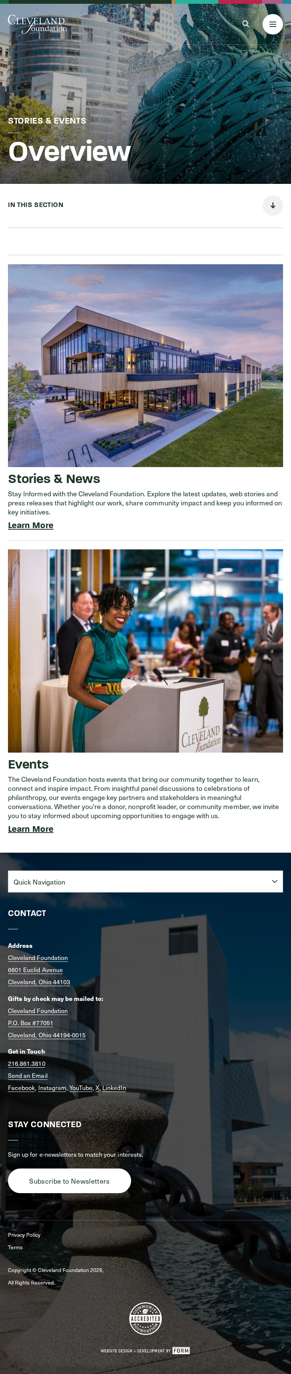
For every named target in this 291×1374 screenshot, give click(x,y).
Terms (15, 1247)
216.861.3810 (26, 1063)
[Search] (245, 24)
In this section (35, 205)
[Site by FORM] (145, 1351)
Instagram (52, 1088)
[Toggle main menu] (273, 24)
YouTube (80, 1088)
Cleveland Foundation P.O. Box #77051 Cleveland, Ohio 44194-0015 (47, 1023)
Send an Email (27, 1075)
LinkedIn (114, 1088)
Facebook (21, 1088)
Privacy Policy (24, 1234)
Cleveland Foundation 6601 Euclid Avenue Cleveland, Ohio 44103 (39, 970)
